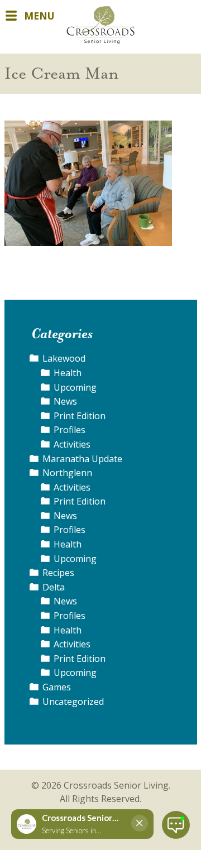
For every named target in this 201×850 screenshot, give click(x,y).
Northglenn (67, 473)
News (65, 401)
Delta (53, 587)
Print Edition (80, 416)
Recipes (58, 572)
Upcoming (75, 387)
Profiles (69, 430)
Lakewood (63, 358)
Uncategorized (73, 701)
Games (56, 687)
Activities (72, 444)
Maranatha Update (82, 459)
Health (68, 373)
